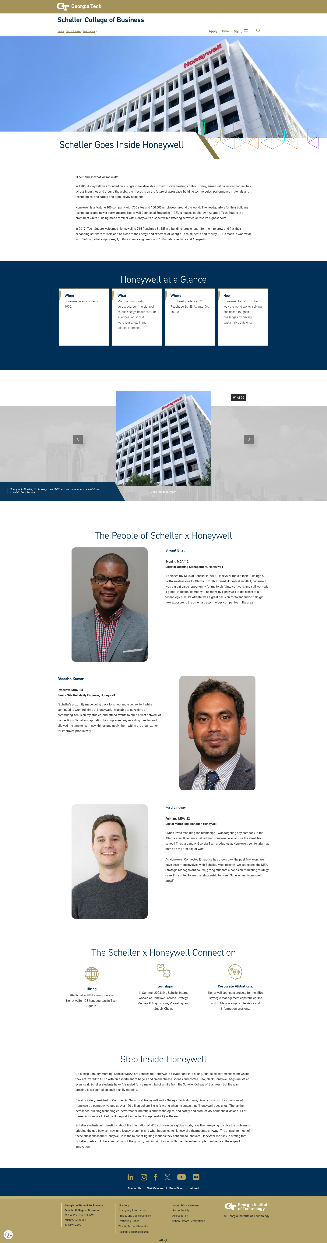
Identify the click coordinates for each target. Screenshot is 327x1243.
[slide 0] (163, 438)
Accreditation (180, 1215)
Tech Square (89, 31)
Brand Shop (176, 1188)
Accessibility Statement (186, 1205)
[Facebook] (155, 1178)
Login (165, 1240)
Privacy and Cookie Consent (134, 1215)
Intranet (194, 1188)
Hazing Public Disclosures (133, 1232)
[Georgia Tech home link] (79, 7)
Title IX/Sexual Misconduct (134, 1226)
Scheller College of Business (101, 19)
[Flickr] (196, 1178)
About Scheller (73, 31)
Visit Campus (155, 1188)
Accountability (180, 1210)
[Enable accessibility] (8, 1234)
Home (61, 31)
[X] (167, 1178)
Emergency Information (132, 1210)
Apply (213, 31)
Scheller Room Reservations (188, 1221)
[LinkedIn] (130, 1177)
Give (225, 31)
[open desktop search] (258, 31)
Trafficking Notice (128, 1221)
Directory (123, 1205)
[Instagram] (144, 1178)
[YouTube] (181, 1178)
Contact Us (134, 1188)
